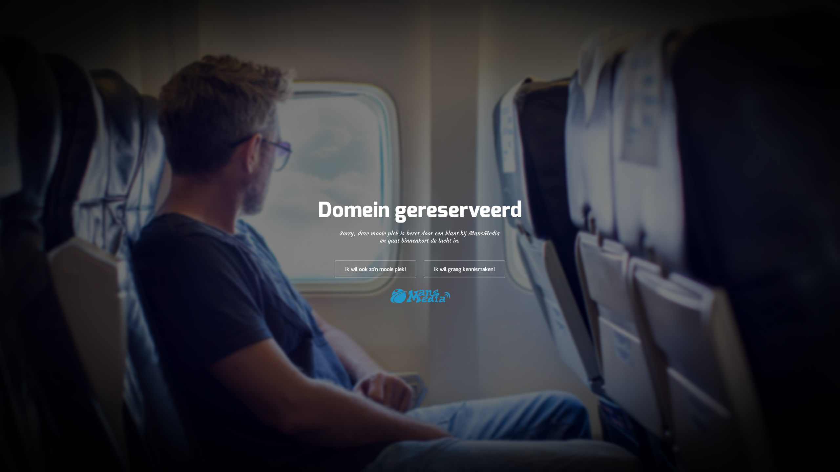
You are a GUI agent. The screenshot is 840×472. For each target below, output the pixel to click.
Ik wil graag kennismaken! (464, 269)
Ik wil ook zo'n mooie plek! (375, 269)
